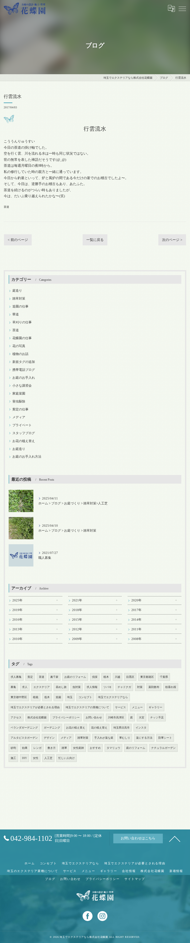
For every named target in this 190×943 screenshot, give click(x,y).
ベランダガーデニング (24, 727)
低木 (47, 697)
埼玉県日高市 (121, 727)
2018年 (77, 610)
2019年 (17, 610)
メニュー (137, 707)
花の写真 (18, 346)
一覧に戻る (95, 240)
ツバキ (107, 687)
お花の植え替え (23, 441)
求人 (24, 687)
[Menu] (182, 8)
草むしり (124, 737)
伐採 (94, 677)
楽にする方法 (144, 737)
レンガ (37, 748)
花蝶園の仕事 (22, 338)
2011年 (136, 629)
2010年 (17, 639)
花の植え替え (99, 727)
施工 (13, 758)
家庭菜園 (18, 393)
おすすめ (95, 748)
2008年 (136, 639)
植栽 (35, 697)
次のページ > (172, 240)
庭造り (17, 290)
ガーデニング (52, 727)
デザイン (49, 737)
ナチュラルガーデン (163, 748)
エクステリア (41, 687)
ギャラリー (155, 707)
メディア (18, 417)
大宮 (141, 717)
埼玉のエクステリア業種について (32, 871)
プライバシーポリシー (66, 717)
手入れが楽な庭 (103, 737)
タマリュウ (113, 748)
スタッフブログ (23, 433)
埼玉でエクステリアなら (113, 697)
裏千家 (54, 677)
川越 (117, 677)
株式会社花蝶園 (37, 717)
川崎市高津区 (116, 717)
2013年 (17, 629)
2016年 (17, 619)
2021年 (77, 600)
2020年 (136, 600)
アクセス (16, 717)
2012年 (77, 629)
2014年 (136, 619)
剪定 (30, 677)
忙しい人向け (66, 758)
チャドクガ (124, 687)
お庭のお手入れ (23, 377)
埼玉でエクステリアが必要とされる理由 (35, 707)
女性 (35, 758)
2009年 (77, 639)
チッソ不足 (157, 717)
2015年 (77, 619)
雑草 (64, 748)
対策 (139, 687)
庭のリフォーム (135, 748)
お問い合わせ (94, 717)
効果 (24, 748)
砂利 (13, 748)
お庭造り (18, 449)
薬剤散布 (153, 687)
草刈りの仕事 (22, 322)
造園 (58, 697)
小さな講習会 (22, 385)
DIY (24, 758)
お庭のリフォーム (75, 677)
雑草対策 (18, 298)
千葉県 (164, 677)
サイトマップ (134, 879)
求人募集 (16, 677)
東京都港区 (147, 677)
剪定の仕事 (20, 409)
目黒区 (130, 677)
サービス (120, 707)
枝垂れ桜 (170, 687)
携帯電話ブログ (23, 370)
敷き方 (52, 748)
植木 (106, 677)
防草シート (165, 737)
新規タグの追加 (23, 362)
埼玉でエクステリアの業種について (87, 707)
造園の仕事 (20, 306)
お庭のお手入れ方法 (26, 456)
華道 (15, 314)
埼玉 (69, 697)
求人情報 (92, 687)
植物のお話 (20, 354)
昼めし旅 (61, 687)
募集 (13, 687)
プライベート (22, 425)
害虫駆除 (18, 401)
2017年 (136, 610)
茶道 (6, 206)
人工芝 (48, 758)
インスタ (141, 727)
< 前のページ (18, 240)
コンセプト (85, 697)
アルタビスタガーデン (24, 737)
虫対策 (76, 687)
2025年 (17, 600)
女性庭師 (78, 748)
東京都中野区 (19, 697)
